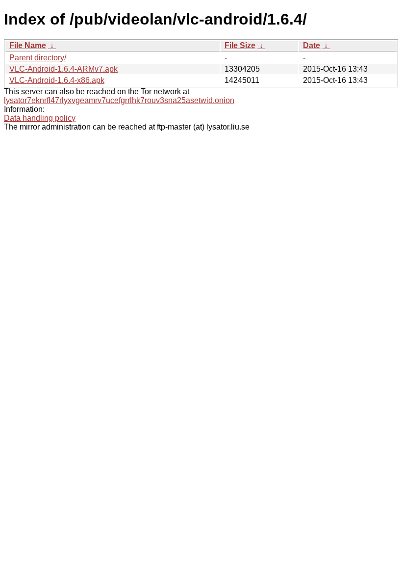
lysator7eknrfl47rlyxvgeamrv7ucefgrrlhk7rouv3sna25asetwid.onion (119, 100)
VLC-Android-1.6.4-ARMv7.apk (63, 69)
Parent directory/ (37, 57)
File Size (240, 45)
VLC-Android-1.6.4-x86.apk (56, 80)
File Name (27, 45)
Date (311, 45)
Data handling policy (39, 118)
